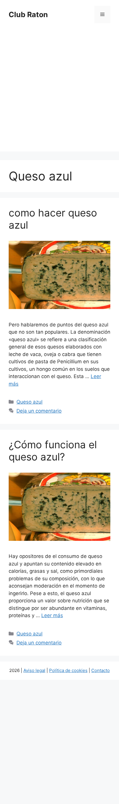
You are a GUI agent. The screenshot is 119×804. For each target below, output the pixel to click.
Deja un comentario (39, 411)
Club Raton (28, 14)
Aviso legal (34, 670)
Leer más (52, 615)
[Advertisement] (59, 91)
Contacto (100, 670)
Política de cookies (68, 670)
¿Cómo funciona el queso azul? (53, 450)
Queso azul (29, 402)
